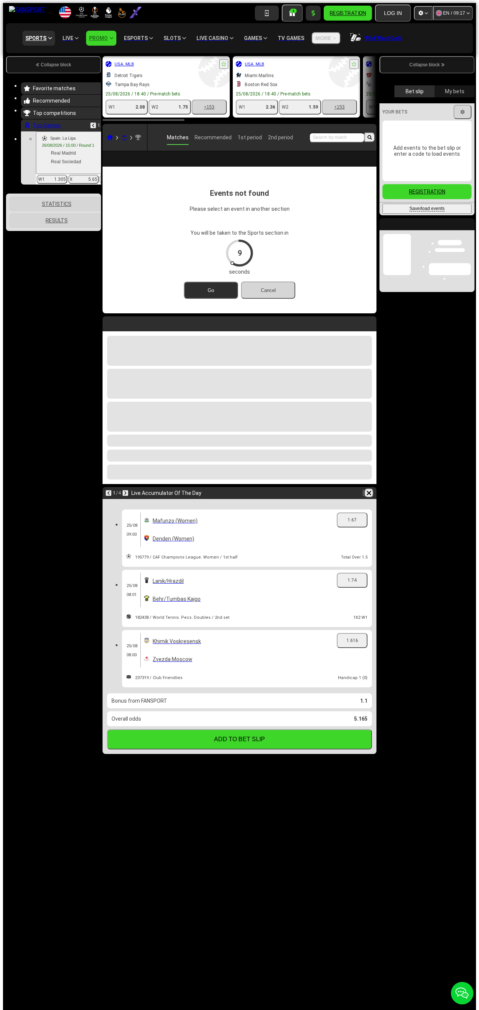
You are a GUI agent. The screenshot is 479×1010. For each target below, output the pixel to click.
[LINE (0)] (110, 137)
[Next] (125, 493)
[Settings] (423, 13)
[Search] (369, 137)
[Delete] (368, 493)
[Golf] (124, 137)
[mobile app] (267, 13)
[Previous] (93, 125)
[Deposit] (313, 13)
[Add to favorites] (223, 64)
